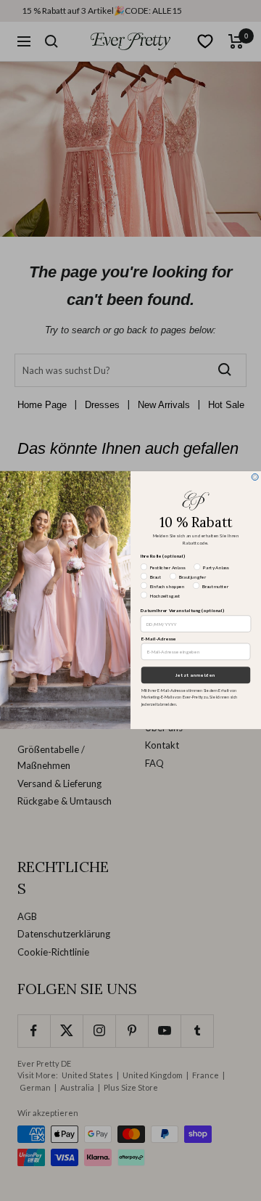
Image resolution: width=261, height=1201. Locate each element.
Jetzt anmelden (195, 675)
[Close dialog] (255, 477)
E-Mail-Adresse (158, 639)
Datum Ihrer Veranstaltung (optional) (182, 611)
